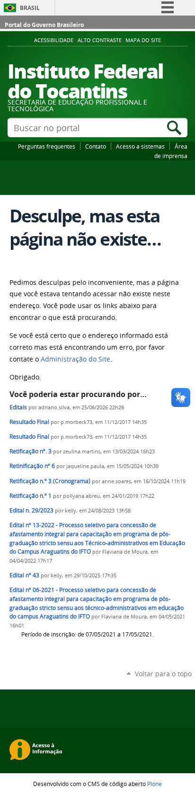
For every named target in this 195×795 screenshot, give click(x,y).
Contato (95, 146)
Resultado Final (30, 422)
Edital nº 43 (24, 575)
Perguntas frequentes (46, 146)
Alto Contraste (100, 40)
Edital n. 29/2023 (31, 510)
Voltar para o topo (163, 673)
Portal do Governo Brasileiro (44, 25)
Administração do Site (75, 359)
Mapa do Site (143, 40)
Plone (154, 783)
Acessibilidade (53, 40)
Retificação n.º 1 (30, 496)
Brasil (30, 8)
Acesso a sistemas (140, 146)
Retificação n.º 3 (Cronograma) (49, 481)
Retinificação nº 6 (32, 466)
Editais (18, 407)
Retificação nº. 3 (30, 451)
